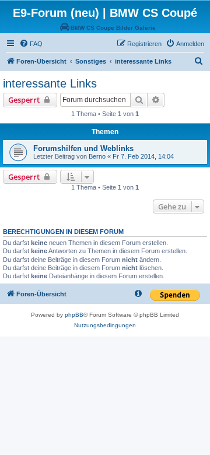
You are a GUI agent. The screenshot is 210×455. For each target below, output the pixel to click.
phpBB (74, 315)
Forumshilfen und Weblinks (83, 148)
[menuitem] (31, 44)
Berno (97, 156)
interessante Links (50, 83)
